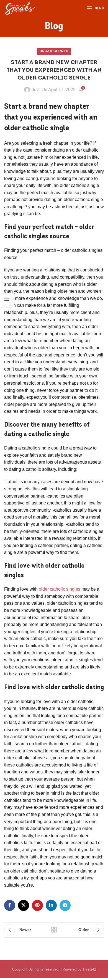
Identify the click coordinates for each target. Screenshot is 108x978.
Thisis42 (89, 969)
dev (35, 89)
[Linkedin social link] (51, 905)
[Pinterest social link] (37, 905)
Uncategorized (54, 51)
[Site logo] (20, 8)
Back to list (54, 929)
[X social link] (23, 905)
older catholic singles (59, 589)
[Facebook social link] (9, 905)
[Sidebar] (7, 300)
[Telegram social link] (65, 905)
